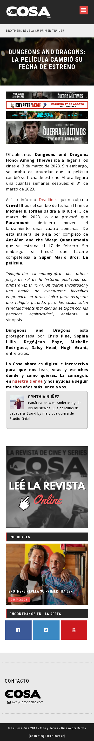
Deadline (47, 199)
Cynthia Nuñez (44, 397)
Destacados (19, 599)
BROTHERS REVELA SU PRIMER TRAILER (40, 591)
